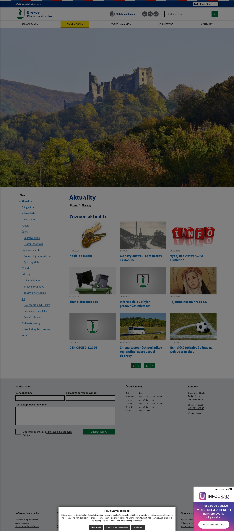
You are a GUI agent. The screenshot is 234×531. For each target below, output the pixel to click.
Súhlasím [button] (96, 527)
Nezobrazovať (222, 489)
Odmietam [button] (137, 527)
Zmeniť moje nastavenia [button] (117, 527)
